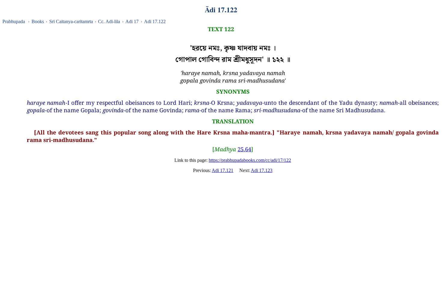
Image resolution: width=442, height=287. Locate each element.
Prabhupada (13, 21)
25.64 (244, 149)
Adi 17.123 (261, 170)
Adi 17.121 (222, 170)
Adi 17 (132, 21)
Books (38, 21)
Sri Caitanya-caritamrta (71, 21)
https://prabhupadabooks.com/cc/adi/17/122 (250, 160)
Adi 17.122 (155, 21)
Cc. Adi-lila (109, 21)
